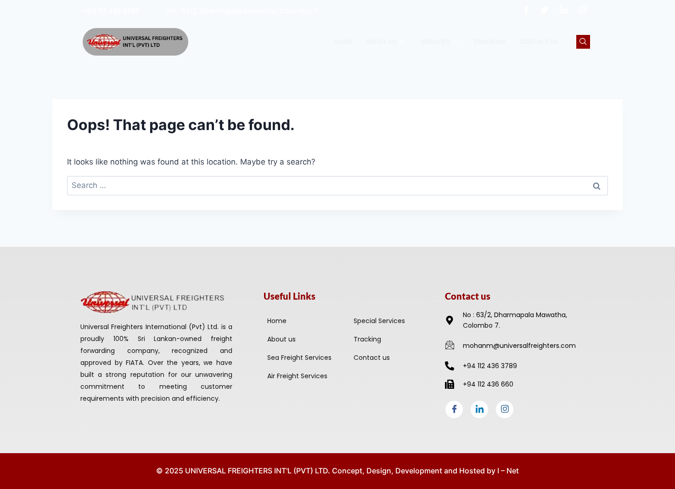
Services (435, 41)
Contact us (538, 41)
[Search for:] (337, 185)
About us (381, 41)
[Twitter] (545, 10)
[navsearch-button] (583, 42)
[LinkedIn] (564, 10)
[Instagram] (583, 10)
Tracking (490, 41)
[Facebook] (526, 10)
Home (343, 41)
